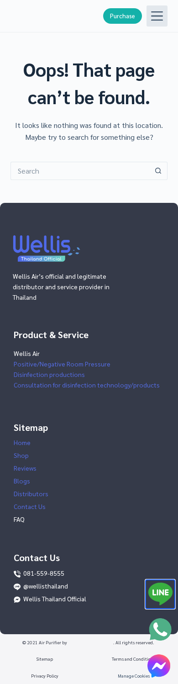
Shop (21, 455)
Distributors (31, 493)
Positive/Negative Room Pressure (62, 364)
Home (22, 442)
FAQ (19, 519)
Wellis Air (27, 353)
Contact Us (30, 506)
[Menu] (157, 16)
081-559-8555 (43, 573)
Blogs (22, 481)
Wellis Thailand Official (54, 598)
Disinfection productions (49, 374)
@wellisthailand (45, 586)
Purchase (122, 16)
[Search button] (158, 171)
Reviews (25, 468)
